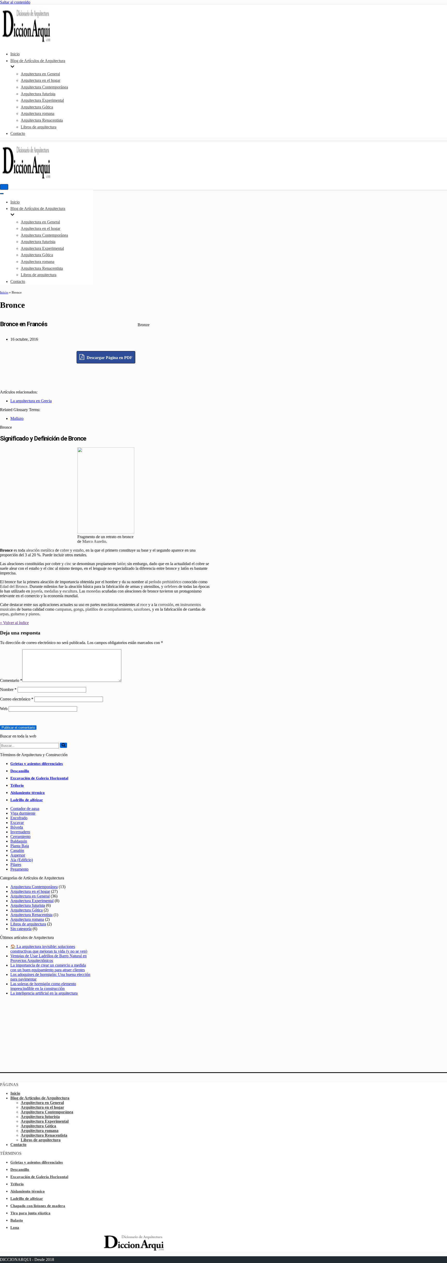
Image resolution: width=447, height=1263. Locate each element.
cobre (64, 550)
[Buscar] (63, 745)
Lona (14, 1227)
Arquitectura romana (37, 113)
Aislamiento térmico (27, 793)
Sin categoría (21, 928)
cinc (68, 563)
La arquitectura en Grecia (31, 401)
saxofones (142, 609)
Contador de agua (24, 808)
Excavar (17, 822)
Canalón (17, 850)
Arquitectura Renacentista (42, 120)
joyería (36, 591)
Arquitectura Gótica (37, 107)
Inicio (15, 54)
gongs (78, 609)
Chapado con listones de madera (37, 1206)
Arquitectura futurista (38, 94)
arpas (4, 614)
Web (4, 708)
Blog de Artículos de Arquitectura (39, 1098)
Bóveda (16, 827)
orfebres (170, 586)
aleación (33, 550)
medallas (51, 591)
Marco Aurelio (94, 541)
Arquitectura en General (40, 74)
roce (143, 604)
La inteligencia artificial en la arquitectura (44, 993)
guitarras (18, 614)
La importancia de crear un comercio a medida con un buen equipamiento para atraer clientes (48, 967)
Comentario (11, 680)
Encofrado (18, 818)
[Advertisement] (106, 375)
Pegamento (19, 869)
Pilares (15, 864)
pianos (34, 614)
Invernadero (20, 832)
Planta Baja (19, 846)
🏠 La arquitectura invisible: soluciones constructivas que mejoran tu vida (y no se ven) (48, 948)
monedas (93, 591)
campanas (63, 609)
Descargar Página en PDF (109, 357)
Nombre (8, 689)
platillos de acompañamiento (108, 609)
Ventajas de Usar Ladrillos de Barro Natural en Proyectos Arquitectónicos (48, 958)
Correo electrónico (16, 699)
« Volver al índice (14, 622)
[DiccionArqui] (40, 41)
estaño (78, 550)
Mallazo (17, 418)
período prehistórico (165, 582)
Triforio (17, 785)
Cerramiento (20, 836)
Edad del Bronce (13, 586)
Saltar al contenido (15, 2)
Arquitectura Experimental (42, 100)
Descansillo (19, 771)
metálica (47, 550)
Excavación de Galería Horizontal (39, 778)
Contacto (17, 133)
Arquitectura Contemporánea (44, 87)
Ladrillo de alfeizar (26, 800)
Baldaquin (18, 841)
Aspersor (17, 855)
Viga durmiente (22, 813)
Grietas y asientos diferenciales (36, 764)
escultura (70, 591)
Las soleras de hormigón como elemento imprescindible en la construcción (43, 986)
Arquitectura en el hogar (40, 80)
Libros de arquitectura (38, 127)
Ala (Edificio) (21, 860)
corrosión (165, 604)
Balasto (16, 1220)
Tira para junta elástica (30, 1213)
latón (121, 563)
